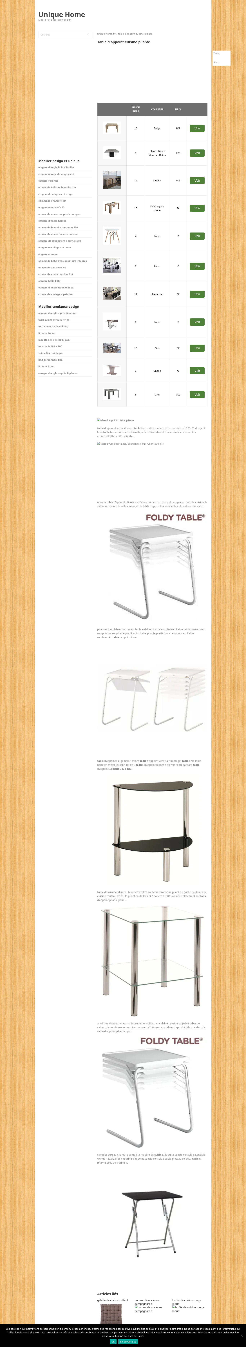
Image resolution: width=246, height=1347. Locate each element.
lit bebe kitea (46, 366)
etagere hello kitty (49, 280)
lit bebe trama (46, 333)
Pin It (216, 62)
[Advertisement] (152, 73)
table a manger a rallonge (54, 319)
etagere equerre (48, 254)
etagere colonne (48, 180)
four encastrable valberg (53, 326)
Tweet (216, 53)
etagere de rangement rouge (55, 194)
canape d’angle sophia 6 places (57, 373)
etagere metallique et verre (54, 247)
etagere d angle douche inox (56, 287)
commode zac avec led (52, 267)
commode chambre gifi (52, 200)
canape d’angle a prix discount (57, 313)
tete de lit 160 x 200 (50, 346)
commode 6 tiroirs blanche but (57, 187)
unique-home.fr (106, 33)
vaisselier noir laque (50, 353)
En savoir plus (128, 1341)
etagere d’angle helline (52, 220)
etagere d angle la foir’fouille (56, 167)
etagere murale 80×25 (51, 207)
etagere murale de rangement (56, 174)
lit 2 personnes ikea (50, 359)
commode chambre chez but (55, 274)
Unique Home (61, 14)
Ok (113, 1341)
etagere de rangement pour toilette (59, 240)
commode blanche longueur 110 (58, 227)
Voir (197, 128)
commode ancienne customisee (57, 234)
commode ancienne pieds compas (59, 214)
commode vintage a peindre (55, 294)
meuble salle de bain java (54, 339)
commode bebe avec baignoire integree (62, 260)
